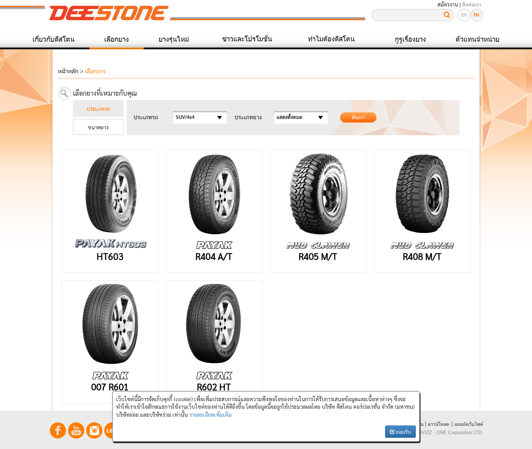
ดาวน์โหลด (438, 424)
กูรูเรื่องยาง (410, 39)
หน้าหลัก (68, 71)
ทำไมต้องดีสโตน (331, 38)
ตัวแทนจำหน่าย (477, 39)
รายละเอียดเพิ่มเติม (210, 414)
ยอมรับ (403, 431)
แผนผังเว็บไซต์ (468, 424)
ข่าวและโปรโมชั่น (247, 38)
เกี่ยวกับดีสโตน (54, 39)
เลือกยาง (116, 39)
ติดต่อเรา (471, 4)
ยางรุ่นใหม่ (174, 39)
